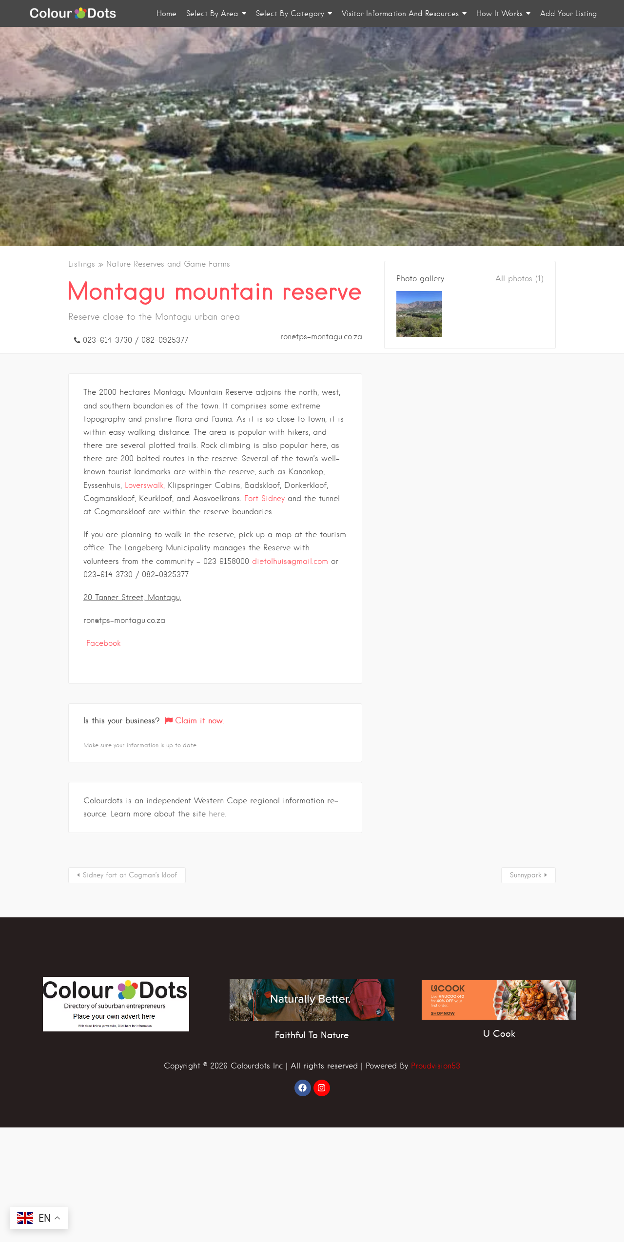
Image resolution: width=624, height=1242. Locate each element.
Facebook (103, 643)
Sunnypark (525, 875)
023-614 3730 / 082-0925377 (135, 340)
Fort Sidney (264, 498)
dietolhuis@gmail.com (290, 561)
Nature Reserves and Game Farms (168, 264)
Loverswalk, (145, 485)
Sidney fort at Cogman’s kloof (130, 875)
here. (217, 813)
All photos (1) (519, 278)
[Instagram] (321, 1088)
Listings (81, 264)
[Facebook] (302, 1088)
